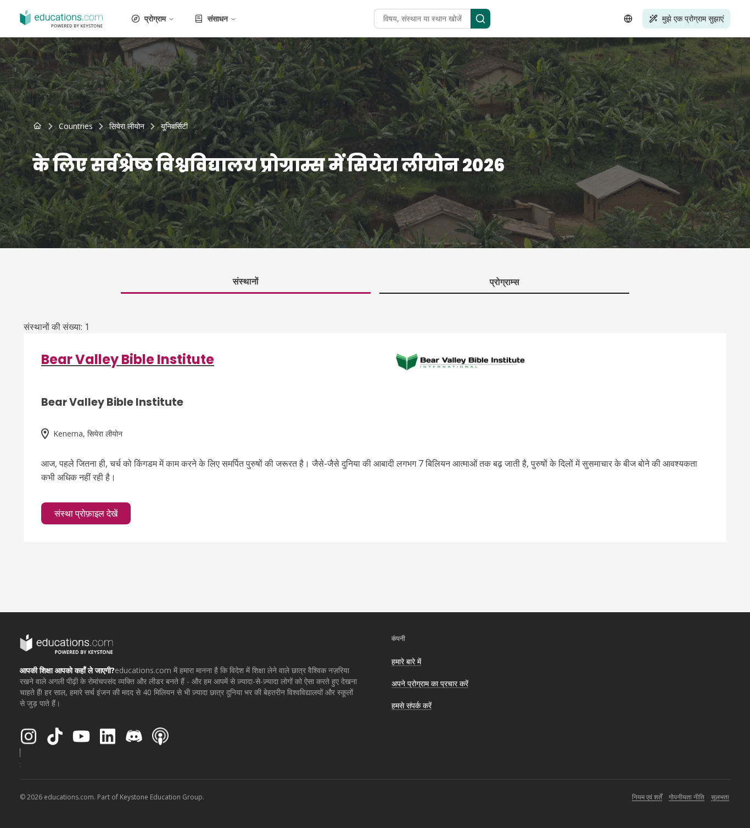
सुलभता (720, 797)
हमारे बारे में (406, 661)
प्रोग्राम (155, 18)
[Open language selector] (628, 19)
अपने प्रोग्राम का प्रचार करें (429, 683)
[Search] (480, 19)
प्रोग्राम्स (504, 282)
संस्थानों (246, 281)
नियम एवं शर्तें (647, 797)
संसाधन (218, 18)
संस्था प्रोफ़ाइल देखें (85, 513)
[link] (174, 126)
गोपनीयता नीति (686, 797)
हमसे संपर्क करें (411, 705)
